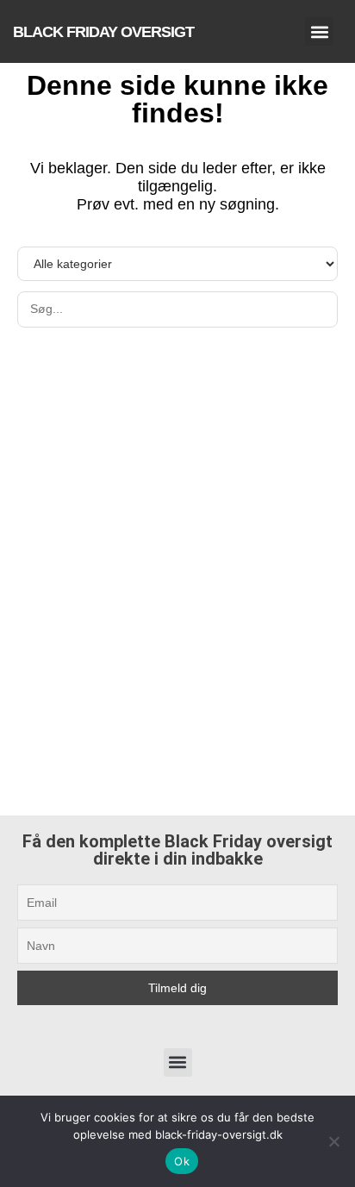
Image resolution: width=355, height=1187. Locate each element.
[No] (333, 1141)
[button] (319, 31)
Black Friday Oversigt (103, 32)
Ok (182, 1161)
